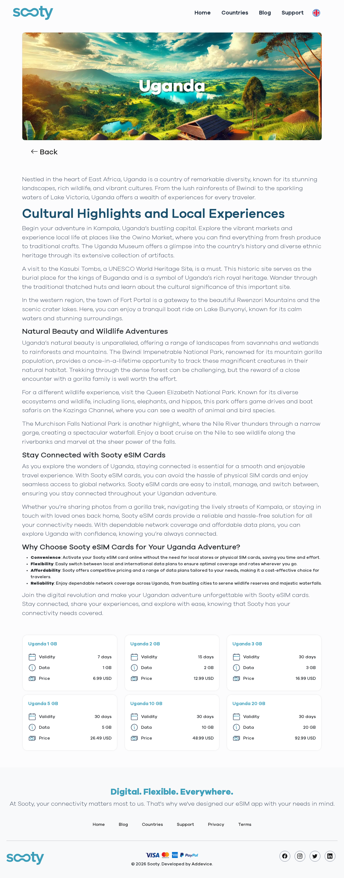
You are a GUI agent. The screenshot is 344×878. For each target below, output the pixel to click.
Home (203, 13)
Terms (244, 824)
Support (293, 13)
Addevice (202, 864)
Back (48, 152)
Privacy (216, 824)
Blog (265, 13)
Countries (234, 13)
